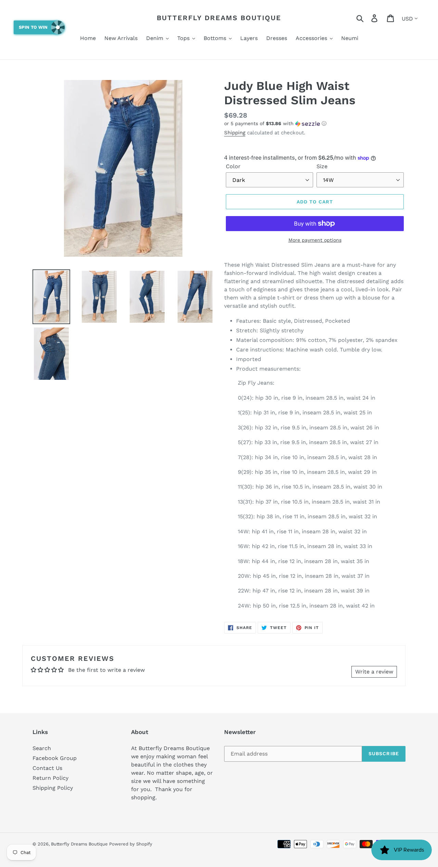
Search (42, 748)
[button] (314, 123)
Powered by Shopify (130, 843)
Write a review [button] (374, 671)
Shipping (234, 133)
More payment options (315, 240)
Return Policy (50, 778)
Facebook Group (55, 758)
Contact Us (47, 768)
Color (233, 166)
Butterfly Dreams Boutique (219, 18)
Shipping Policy (53, 788)
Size (322, 166)
